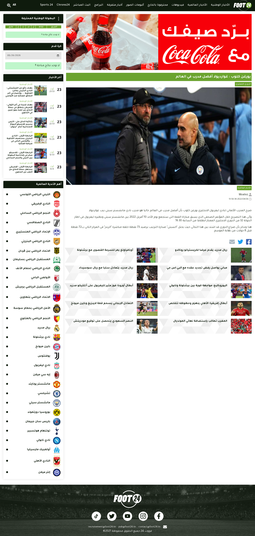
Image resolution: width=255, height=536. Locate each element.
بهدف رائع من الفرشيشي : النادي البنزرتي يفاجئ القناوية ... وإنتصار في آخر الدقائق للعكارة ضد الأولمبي (18, 92)
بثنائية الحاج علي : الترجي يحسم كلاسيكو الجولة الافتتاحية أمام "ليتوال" (20, 124)
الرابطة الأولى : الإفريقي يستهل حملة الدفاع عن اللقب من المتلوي (20, 169)
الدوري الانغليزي (243, 84)
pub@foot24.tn (127, 527)
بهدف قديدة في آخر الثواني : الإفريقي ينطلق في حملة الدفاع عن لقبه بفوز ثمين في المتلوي (19, 109)
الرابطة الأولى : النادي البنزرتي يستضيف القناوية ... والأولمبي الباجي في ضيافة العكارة (19, 140)
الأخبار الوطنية (26, 84)
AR (14, 5)
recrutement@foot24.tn (102, 527)
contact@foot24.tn (149, 527)
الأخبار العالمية (244, 188)
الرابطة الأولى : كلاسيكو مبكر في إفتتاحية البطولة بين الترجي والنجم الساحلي (19, 155)
